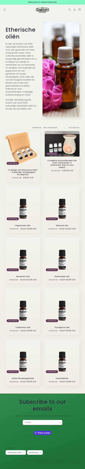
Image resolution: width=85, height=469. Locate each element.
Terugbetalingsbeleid (60, 460)
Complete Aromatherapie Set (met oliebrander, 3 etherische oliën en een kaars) (62, 164)
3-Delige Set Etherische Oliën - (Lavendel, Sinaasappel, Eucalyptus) (22, 172)
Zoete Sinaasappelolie (23, 378)
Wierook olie (62, 225)
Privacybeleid (74, 460)
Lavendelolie (62, 378)
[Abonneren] (59, 422)
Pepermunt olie (22, 225)
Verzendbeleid (60, 462)
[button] (4, 9)
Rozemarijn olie (62, 276)
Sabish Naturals (31, 460)
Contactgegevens (73, 462)
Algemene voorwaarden (44, 462)
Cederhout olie (22, 327)
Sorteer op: (37, 127)
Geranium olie (23, 276)
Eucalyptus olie (62, 327)
